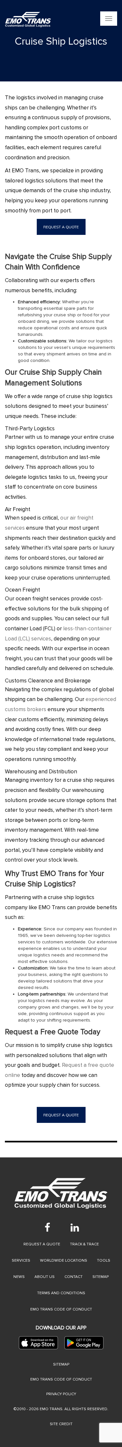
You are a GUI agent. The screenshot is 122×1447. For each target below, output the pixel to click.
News (19, 1276)
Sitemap (100, 1276)
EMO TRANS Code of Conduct (61, 1379)
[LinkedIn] (75, 1227)
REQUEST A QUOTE (61, 226)
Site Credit (61, 1424)
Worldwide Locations (63, 1260)
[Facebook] (47, 1227)
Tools (103, 1260)
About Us (44, 1276)
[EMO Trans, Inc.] (28, 19)
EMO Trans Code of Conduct (61, 1309)
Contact (73, 1276)
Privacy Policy (61, 1394)
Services (21, 1260)
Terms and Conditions (61, 1293)
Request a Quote (41, 1244)
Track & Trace (84, 1244)
